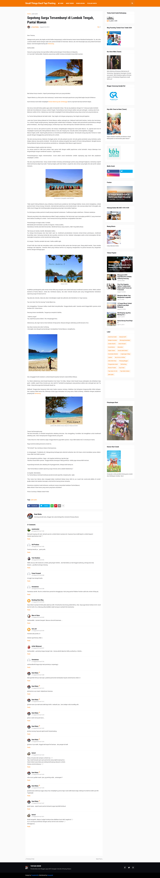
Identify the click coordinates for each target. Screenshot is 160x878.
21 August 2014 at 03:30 (38, 630)
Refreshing (123, 364)
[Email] (59, 505)
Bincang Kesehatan (125, 340)
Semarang (51, 43)
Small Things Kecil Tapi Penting (40, 3)
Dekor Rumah (122, 343)
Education (120, 347)
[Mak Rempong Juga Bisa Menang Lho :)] (111, 315)
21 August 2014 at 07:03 (38, 661)
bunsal (34, 753)
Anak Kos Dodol (112, 337)
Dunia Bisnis (111, 347)
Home (29, 13)
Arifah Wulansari (37, 646)
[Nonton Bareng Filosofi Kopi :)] (111, 323)
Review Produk (112, 367)
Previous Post (30, 859)
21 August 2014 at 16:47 (38, 803)
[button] (132, 3)
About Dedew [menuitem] (70, 3)
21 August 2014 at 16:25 (38, 755)
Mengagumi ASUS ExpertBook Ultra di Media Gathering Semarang (124, 276)
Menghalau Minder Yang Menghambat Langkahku (124, 296)
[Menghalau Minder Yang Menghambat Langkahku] (111, 298)
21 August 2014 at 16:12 (38, 688)
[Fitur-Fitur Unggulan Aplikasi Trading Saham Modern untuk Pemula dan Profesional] (111, 287)
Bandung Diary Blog (37, 600)
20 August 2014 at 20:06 (38, 560)
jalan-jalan (35, 13)
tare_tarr (34, 629)
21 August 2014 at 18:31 (38, 816)
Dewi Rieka (38, 514)
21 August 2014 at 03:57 (38, 648)
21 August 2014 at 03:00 (38, 617)
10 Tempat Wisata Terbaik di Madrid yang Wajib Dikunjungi (119, 195)
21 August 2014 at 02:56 (38, 602)
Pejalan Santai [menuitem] (92, 3)
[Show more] (63, 505)
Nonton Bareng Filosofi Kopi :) (124, 321)
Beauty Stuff (122, 337)
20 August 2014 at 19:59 (38, 546)
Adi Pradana (35, 544)
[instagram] (113, 174)
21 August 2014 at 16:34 (38, 788)
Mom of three (36, 615)
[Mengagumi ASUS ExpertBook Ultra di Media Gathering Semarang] (111, 277)
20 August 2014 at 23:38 (38, 588)
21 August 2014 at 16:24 (38, 741)
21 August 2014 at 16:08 (38, 675)
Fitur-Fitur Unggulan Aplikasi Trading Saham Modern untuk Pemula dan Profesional (124, 287)
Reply (28, 539)
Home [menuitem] (61, 3)
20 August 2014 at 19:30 (38, 531)
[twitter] (126, 171)
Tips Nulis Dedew (124, 371)
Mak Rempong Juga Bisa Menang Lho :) (124, 314)
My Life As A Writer (120, 357)
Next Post (99, 859)
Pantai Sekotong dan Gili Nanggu (58, 101)
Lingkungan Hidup (125, 354)
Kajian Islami (111, 350)
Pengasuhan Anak (113, 364)
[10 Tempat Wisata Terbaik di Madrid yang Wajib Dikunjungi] (111, 306)
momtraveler (35, 529)
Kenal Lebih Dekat (122, 350)
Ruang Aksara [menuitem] (80, 3)
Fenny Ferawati (36, 573)
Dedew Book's (112, 343)
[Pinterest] (55, 505)
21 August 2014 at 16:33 (38, 774)
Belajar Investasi (112, 340)
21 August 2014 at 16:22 (38, 728)
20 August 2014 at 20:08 (38, 575)
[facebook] (113, 171)
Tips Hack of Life (112, 371)
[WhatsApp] (52, 505)
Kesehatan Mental (113, 354)
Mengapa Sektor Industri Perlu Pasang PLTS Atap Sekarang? (119, 266)
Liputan (110, 357)
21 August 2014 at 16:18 (38, 715)
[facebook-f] (124, 867)
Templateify (34, 875)
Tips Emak (121, 367)
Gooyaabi (50, 875)
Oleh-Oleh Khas (112, 361)
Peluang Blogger (123, 361)
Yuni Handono (36, 558)
